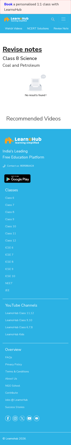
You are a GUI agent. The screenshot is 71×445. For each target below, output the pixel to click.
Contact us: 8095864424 (20, 165)
